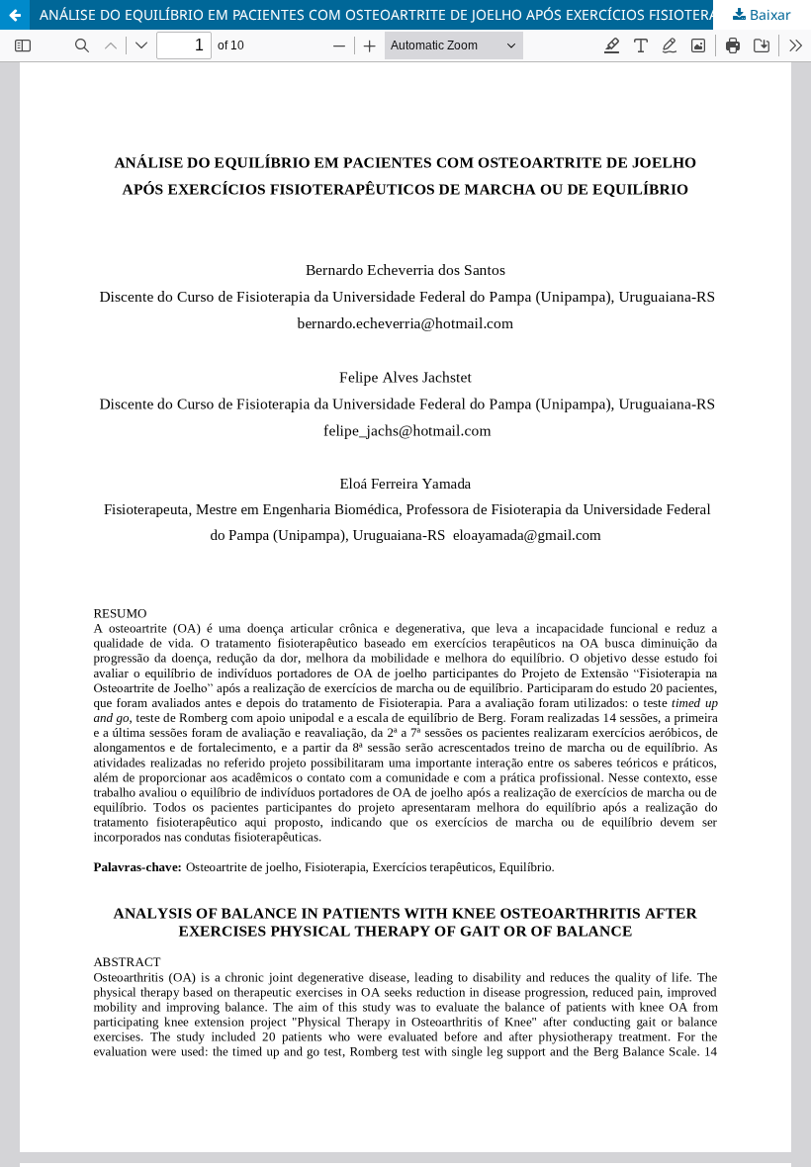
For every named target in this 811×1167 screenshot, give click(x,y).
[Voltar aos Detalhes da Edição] (15, 15)
